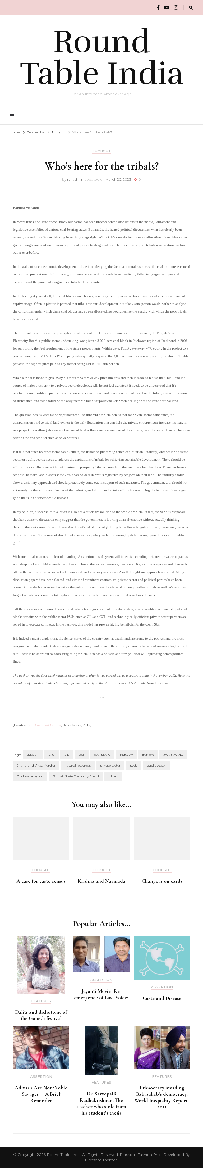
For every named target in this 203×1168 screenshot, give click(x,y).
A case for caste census (41, 881)
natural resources (77, 765)
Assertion (101, 980)
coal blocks (102, 755)
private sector (110, 765)
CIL (66, 755)
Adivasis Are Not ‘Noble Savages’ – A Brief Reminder (41, 1094)
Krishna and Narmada (101, 881)
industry (126, 755)
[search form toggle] (191, 7)
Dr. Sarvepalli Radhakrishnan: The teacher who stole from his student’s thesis (101, 1103)
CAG (51, 755)
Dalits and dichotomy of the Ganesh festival (41, 1015)
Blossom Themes (101, 1159)
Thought (101, 151)
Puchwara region (30, 776)
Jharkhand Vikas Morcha (36, 765)
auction (33, 755)
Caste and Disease (162, 998)
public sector (156, 765)
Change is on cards (162, 881)
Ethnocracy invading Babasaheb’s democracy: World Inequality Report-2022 (162, 1097)
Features (41, 1001)
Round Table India (101, 57)
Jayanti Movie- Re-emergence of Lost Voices (101, 994)
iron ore (148, 755)
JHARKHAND (173, 755)
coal (82, 755)
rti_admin (75, 179)
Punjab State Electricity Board (76, 776)
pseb (133, 765)
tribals (113, 776)
